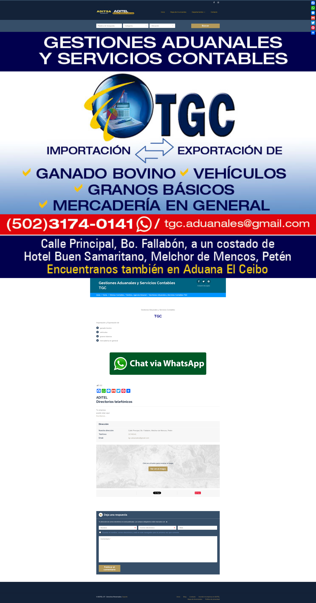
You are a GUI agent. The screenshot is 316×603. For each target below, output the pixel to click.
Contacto (214, 12)
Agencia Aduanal (140, 295)
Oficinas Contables (117, 295)
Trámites (128, 295)
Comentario (106, 539)
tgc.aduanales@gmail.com (138, 438)
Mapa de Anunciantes (178, 12)
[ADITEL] (115, 12)
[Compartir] (313, 32)
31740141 (132, 434)
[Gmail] (313, 17)
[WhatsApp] (313, 7)
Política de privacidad (212, 599)
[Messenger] (313, 12)
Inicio (163, 12)
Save (198, 493)
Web (181, 528)
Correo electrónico (147, 528)
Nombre (104, 528)
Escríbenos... (101, 416)
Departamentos (197, 12)
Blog (184, 597)
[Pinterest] (313, 27)
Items (105, 295)
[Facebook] (313, 2)
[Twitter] (313, 22)
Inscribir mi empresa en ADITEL (209, 597)
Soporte (125, 597)
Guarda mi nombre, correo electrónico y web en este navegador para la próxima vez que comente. (140, 532)
